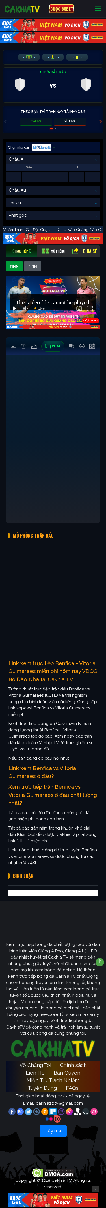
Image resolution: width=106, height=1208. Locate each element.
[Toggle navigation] (98, 9)
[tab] (21, 251)
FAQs (72, 1088)
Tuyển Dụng (42, 1088)
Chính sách (73, 1065)
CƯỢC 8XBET (61, 9)
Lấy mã (53, 1131)
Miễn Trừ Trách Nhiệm (53, 1080)
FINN (14, 266)
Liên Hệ (35, 1073)
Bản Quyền (67, 1073)
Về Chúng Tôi (35, 1065)
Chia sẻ (90, 251)
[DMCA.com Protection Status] (53, 1172)
